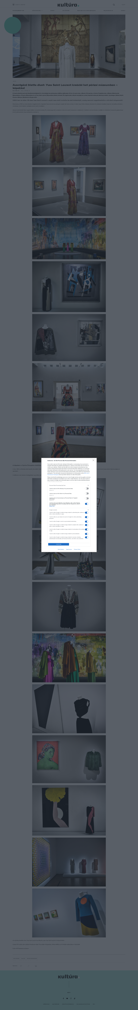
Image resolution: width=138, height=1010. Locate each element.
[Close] (94, 460)
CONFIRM (58, 544)
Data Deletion (61, 549)
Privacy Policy (77, 549)
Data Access (69, 549)
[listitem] (69, 485)
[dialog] (69, 505)
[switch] (87, 488)
